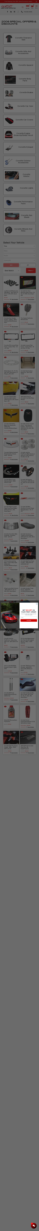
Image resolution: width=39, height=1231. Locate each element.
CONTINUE (29, 620)
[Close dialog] (37, 604)
